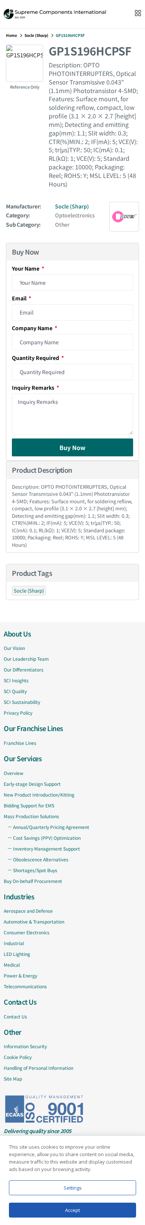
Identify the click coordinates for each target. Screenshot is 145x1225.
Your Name (26, 268)
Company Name (33, 328)
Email (20, 298)
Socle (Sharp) (36, 35)
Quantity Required (36, 357)
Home (11, 35)
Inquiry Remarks (33, 387)
